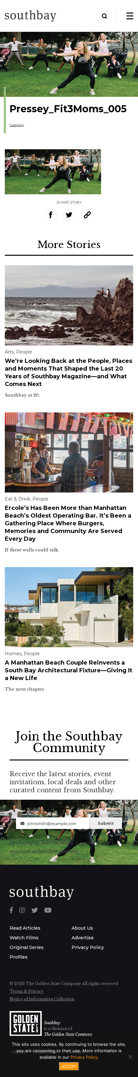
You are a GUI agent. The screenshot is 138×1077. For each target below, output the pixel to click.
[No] (130, 1057)
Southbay (52, 1022)
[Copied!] (87, 215)
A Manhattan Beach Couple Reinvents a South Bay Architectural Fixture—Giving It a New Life (68, 670)
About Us (82, 928)
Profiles (19, 957)
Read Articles (25, 928)
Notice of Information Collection (42, 999)
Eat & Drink (17, 499)
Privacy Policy (88, 947)
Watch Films (24, 938)
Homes (13, 654)
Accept (69, 1066)
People (24, 352)
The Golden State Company (68, 1034)
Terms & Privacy (27, 991)
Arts (9, 352)
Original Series (27, 947)
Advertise (83, 938)
